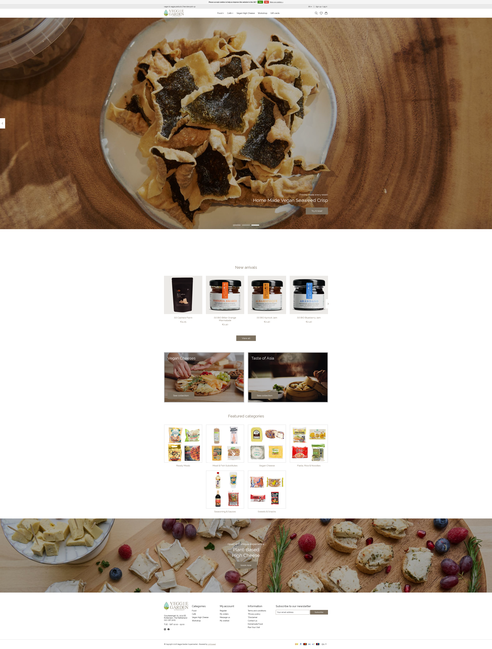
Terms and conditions (257, 611)
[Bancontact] (313, 644)
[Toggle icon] (316, 13)
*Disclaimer (252, 617)
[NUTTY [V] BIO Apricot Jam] (267, 295)
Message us (225, 617)
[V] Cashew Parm (183, 317)
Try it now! (316, 211)
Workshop (262, 13)
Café (194, 614)
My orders (224, 614)
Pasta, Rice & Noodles (309, 465)
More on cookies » (276, 2)
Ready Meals (183, 465)
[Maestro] (317, 644)
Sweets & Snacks (267, 511)
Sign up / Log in (321, 7)
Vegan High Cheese (246, 13)
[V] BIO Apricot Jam (267, 317)
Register (223, 611)
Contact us (252, 621)
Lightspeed (212, 644)
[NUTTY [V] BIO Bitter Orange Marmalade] (225, 295)
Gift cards (275, 13)
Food (194, 611)
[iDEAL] (296, 644)
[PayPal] (301, 644)
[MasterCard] (305, 644)
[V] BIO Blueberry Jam (309, 317)
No (266, 2)
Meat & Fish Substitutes (225, 465)
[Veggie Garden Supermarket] (174, 13)
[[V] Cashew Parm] (183, 295)
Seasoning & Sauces (225, 511)
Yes (260, 2)
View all (246, 338)
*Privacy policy (254, 614)
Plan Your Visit (254, 627)
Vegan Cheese (267, 465)
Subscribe (319, 612)
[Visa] (309, 644)
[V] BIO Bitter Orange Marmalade (225, 319)
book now (246, 565)
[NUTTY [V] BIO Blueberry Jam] (309, 295)
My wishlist (224, 621)
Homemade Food (255, 624)
